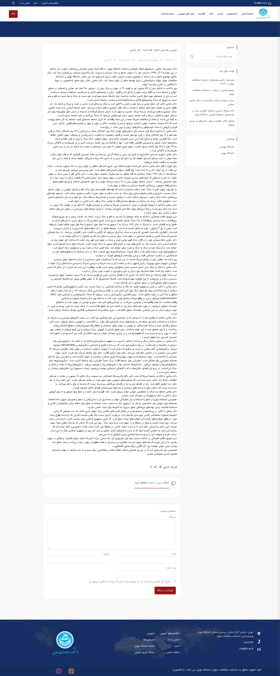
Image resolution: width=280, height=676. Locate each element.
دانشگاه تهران (227, 153)
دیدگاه (171, 517)
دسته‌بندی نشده (124, 60)
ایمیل (105, 554)
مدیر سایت (142, 60)
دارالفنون (178, 670)
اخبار (36, 3)
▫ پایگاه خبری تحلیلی (145, 652)
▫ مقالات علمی (174, 652)
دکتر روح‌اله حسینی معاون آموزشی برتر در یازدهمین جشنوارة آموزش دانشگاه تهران (213, 113)
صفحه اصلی (247, 14)
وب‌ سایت (171, 568)
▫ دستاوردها (150, 640)
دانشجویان (232, 14)
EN (13, 14)
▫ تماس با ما (174, 640)
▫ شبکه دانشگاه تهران (145, 646)
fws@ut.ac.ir (260, 3)
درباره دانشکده (167, 14)
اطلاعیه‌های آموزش (49, 3)
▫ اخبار (178, 646)
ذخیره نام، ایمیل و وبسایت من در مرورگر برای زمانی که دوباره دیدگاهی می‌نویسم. (130, 581)
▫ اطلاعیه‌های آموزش (170, 633)
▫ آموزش (151, 633)
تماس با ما (25, 3)
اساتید (220, 14)
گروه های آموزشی (186, 14)
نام (173, 554)
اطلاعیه (201, 14)
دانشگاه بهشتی (227, 147)
